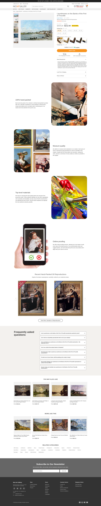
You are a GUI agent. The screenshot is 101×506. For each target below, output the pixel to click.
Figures (63, 447)
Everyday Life (49, 447)
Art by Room (35, 9)
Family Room (56, 447)
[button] (20, 30)
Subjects (28, 9)
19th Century (16, 447)
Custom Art (43, 9)
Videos (46, 492)
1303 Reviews (64, 21)
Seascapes (16, 452)
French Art (69, 447)
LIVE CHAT (26, 3)
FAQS (61, 486)
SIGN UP (82, 3)
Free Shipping (79, 6)
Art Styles (21, 9)
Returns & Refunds (64, 487)
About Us (47, 484)
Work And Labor (33, 452)
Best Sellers (32, 486)
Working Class (41, 452)
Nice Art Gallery (22, 6)
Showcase (59, 9)
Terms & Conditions (64, 491)
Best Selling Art (51, 9)
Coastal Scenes (41, 447)
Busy (35, 447)
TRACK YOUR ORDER (76, 3)
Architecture (23, 447)
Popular (31, 487)
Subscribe (64, 470)
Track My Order (78, 484)
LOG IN (86, 3)
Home (14, 11)
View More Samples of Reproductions (50, 320)
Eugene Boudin (19, 11)
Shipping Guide (78, 486)
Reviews (47, 489)
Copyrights (47, 494)
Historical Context (76, 447)
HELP (21, 3)
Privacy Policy (63, 489)
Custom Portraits (33, 484)
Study (21, 452)
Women (26, 452)
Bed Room (29, 447)
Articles (46, 491)
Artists (15, 9)
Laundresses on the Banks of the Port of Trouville (32, 11)
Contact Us (62, 484)
